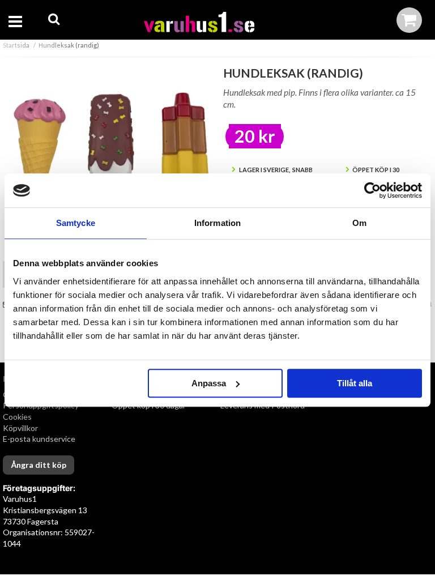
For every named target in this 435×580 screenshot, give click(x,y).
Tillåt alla (354, 383)
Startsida (16, 45)
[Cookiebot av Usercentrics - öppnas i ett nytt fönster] (372, 190)
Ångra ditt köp (38, 465)
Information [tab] (217, 223)
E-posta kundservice (40, 438)
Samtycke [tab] (75, 223)
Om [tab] (359, 223)
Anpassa (208, 383)
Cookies (17, 416)
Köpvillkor (20, 428)
